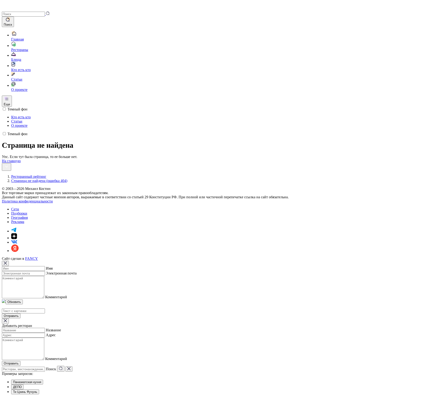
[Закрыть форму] (5, 263)
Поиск (51, 369)
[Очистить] (68, 369)
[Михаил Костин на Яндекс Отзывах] (15, 251)
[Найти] (60, 369)
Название (53, 330)
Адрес (51, 335)
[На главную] (8, 9)
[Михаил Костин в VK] (14, 242)
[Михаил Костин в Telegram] (13, 231)
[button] (26, 14)
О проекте (19, 125)
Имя (49, 268)
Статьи (16, 121)
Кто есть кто (21, 117)
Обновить (14, 302)
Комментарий (56, 297)
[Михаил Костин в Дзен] (14, 238)
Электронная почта (61, 273)
